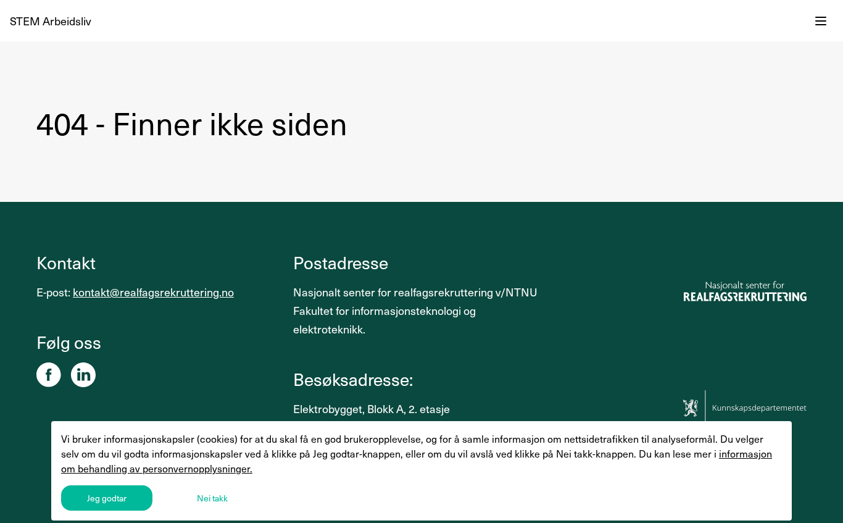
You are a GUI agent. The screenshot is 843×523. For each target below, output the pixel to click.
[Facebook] (48, 374)
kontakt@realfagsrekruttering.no (153, 291)
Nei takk (212, 498)
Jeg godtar (107, 498)
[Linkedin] (83, 374)
